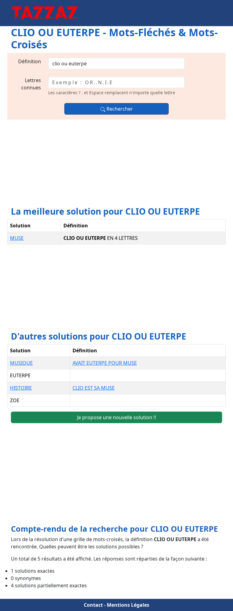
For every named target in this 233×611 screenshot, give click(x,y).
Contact (93, 605)
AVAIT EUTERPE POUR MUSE (105, 363)
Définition (29, 61)
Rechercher (119, 108)
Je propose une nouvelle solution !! (116, 417)
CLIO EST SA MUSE (94, 388)
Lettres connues (31, 84)
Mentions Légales (128, 605)
